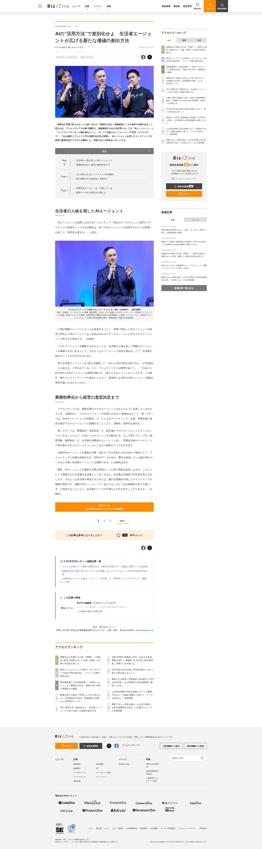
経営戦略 (99, 764)
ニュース (76, 6)
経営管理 (187, 6)
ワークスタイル (79, 776)
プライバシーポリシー (187, 828)
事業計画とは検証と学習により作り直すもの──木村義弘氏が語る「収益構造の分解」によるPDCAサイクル (80, 698)
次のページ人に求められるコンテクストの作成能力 (104, 507)
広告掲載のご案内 (171, 745)
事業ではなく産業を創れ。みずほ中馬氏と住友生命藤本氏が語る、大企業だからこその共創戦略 (132, 707)
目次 (104, 151)
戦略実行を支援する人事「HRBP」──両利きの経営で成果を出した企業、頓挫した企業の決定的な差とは (80, 660)
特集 (109, 6)
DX (97, 768)
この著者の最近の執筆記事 (89, 611)
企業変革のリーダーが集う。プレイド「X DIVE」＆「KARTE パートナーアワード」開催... (105, 578)
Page (64, 176)
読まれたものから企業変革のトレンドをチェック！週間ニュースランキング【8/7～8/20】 (184, 266)
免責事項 (143, 828)
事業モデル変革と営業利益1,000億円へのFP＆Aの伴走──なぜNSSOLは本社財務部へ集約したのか (133, 682)
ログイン (185, 194)
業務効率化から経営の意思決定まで (93, 164)
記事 (87, 6)
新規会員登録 (185, 186)
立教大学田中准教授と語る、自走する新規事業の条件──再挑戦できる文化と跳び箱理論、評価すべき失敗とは (132, 660)
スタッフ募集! (117, 828)
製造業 (177, 6)
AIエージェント (87, 57)
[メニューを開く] (40, 6)
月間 (199, 40)
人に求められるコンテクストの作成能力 (95, 174)
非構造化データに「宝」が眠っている (94, 188)
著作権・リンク (102, 828)
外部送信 (203, 828)
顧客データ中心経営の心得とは (91, 192)
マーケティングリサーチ (67, 57)
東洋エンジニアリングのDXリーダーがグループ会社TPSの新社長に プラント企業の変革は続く (80, 672)
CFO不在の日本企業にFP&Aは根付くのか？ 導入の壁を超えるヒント (134, 671)
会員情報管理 (131, 828)
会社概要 (154, 828)
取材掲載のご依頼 (195, 745)
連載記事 (77, 781)
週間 (184, 40)
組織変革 (77, 768)
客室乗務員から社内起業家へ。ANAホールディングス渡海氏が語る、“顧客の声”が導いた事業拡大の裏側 (81, 685)
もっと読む (65, 581)
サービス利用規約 (168, 828)
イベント (98, 6)
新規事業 (166, 6)
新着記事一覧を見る (184, 287)
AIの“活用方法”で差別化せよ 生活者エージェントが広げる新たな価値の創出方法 (81, 709)
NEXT (122, 520)
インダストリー (79, 772)
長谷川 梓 (76, 47)
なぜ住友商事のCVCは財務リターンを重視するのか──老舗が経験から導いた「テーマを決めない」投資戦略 (132, 694)
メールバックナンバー (185, 178)
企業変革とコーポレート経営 (152, 779)
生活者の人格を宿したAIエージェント (94, 160)
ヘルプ (90, 828)
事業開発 (77, 764)
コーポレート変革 (103, 772)
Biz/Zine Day (124, 764)
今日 (169, 40)
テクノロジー (101, 776)
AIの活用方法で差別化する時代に (92, 178)
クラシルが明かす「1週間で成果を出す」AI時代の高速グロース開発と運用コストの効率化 (105, 566)
